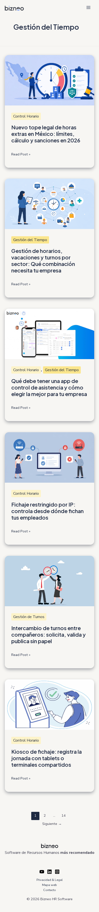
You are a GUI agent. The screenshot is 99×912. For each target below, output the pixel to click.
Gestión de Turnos (28, 617)
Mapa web (49, 885)
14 (64, 815)
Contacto (49, 890)
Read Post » (20, 154)
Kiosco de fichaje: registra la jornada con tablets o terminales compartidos (46, 758)
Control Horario (26, 116)
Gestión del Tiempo (30, 240)
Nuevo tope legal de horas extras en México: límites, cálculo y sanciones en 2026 (45, 134)
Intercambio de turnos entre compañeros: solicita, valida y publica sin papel (48, 634)
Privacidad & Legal (50, 880)
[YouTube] (41, 871)
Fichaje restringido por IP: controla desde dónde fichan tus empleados (47, 511)
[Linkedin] (49, 871)
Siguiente (52, 823)
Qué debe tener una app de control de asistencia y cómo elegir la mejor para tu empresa (49, 387)
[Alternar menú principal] (88, 7)
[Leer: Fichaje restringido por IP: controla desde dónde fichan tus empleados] (49, 457)
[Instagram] (57, 871)
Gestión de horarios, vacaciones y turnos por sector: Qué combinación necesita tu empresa (43, 260)
